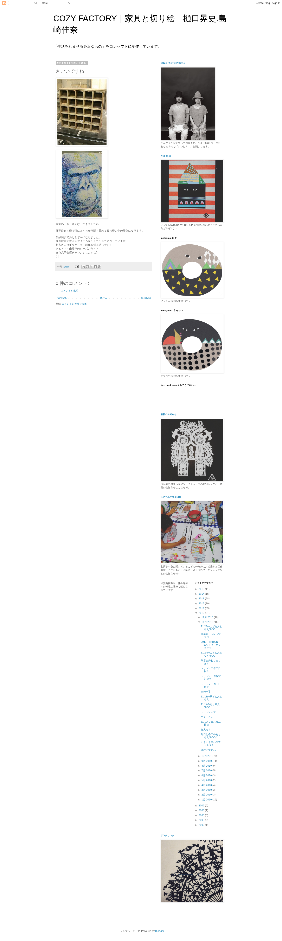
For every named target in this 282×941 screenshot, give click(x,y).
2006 (202, 815)
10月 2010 (207, 756)
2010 (202, 613)
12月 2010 (207, 617)
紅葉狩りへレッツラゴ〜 (211, 635)
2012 (202, 603)
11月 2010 (207, 622)
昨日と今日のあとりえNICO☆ (211, 736)
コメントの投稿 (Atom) (74, 303)
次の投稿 (62, 297)
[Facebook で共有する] (95, 267)
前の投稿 (146, 297)
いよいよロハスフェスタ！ (211, 744)
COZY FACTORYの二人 (173, 63)
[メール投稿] (76, 266)
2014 (202, 593)
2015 (202, 589)
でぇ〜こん (207, 717)
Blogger (159, 931)
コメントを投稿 (69, 290)
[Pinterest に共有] (99, 267)
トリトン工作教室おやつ (211, 678)
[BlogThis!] (87, 267)
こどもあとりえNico (171, 497)
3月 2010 (206, 789)
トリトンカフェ (209, 712)
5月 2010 (206, 780)
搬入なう (206, 729)
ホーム (104, 297)
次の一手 (206, 691)
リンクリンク (167, 835)
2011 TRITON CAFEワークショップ (210, 644)
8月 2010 (206, 765)
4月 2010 (206, 785)
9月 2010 (206, 761)
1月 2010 (206, 799)
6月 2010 (206, 775)
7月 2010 (206, 770)
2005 (202, 820)
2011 (202, 608)
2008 (202, 810)
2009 (202, 805)
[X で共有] (91, 267)
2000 (202, 825)
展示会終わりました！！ (211, 662)
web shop (166, 156)
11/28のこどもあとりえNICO (211, 628)
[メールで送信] (83, 267)
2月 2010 (206, 794)
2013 (202, 598)
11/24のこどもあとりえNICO (211, 654)
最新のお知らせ (169, 414)
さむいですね (208, 750)
